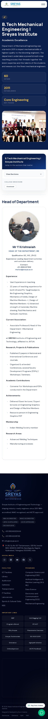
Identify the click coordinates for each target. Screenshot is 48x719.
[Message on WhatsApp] (41, 712)
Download (10, 187)
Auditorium (6, 581)
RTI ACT (35, 624)
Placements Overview (35, 630)
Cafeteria (5, 585)
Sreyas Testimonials (12, 636)
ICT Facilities (7, 572)
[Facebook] (23, 559)
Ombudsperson (13, 649)
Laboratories (7, 597)
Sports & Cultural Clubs (11, 601)
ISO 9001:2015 (35, 636)
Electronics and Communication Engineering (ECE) (32, 596)
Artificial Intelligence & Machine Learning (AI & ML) (34, 582)
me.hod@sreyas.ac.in (24, 269)
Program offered (13, 624)
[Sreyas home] (24, 492)
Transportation (8, 589)
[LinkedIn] (10, 559)
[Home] (12, 4)
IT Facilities (6, 593)
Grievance (12, 643)
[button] (43, 4)
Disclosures (5, 715)
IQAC (22, 715)
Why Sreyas (12, 630)
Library (5, 576)
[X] (30, 559)
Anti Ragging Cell (35, 618)
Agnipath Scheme (35, 643)
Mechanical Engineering (34, 603)
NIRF (12, 618)
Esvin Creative (22, 712)
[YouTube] (17, 559)
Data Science (30, 589)
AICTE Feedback (35, 649)
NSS (3, 605)
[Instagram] (4, 559)
